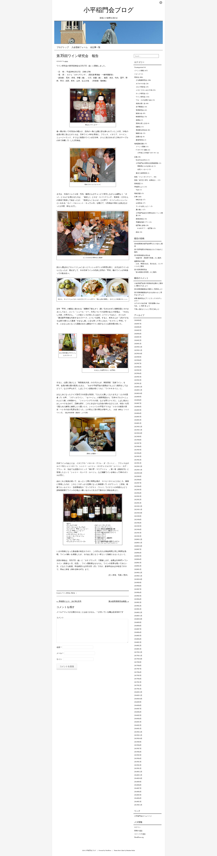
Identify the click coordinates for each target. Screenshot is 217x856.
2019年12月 (138, 572)
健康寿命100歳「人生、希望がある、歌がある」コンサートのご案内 (148, 263)
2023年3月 (137, 456)
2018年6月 (137, 632)
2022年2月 (137, 499)
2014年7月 (137, 788)
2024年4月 (137, 413)
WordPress (108, 850)
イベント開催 (140, 146)
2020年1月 (137, 569)
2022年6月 (137, 486)
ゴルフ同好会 (140, 87)
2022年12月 (138, 466)
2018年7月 (137, 629)
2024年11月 (138, 390)
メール (60, 653)
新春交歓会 (140, 219)
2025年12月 (138, 347)
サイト (59, 659)
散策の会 (139, 113)
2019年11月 (138, 576)
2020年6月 (137, 553)
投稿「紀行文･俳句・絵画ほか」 (145, 180)
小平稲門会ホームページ (143, 816)
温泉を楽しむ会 (141, 123)
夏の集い (139, 209)
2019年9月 (137, 582)
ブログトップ (63, 47)
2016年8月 (137, 705)
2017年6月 (137, 672)
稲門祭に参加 (140, 225)
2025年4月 (137, 373)
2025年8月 (137, 360)
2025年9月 (137, 357)
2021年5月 (137, 526)
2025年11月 (138, 350)
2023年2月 (137, 460)
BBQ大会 (139, 200)
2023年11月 (138, 430)
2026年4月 (137, 334)
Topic (137, 190)
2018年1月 (137, 649)
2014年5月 (137, 795)
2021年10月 (138, 513)
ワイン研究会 (66, 593)
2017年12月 (138, 652)
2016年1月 (137, 728)
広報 (135, 157)
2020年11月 (138, 543)
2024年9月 (137, 397)
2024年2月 (137, 420)
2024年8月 (137, 400)
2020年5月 (137, 556)
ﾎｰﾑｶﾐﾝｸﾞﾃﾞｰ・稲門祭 (144, 228)
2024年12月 (138, 387)
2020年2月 (137, 566)
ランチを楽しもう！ (143, 206)
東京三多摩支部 (141, 173)
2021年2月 (137, 536)
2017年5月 (137, 675)
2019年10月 (138, 579)
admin (66, 61)
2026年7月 (137, 324)
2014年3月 (137, 801)
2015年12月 (138, 732)
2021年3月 (137, 533)
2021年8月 (137, 519)
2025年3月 (137, 377)
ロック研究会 (140, 93)
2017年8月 (137, 665)
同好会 (73, 593)
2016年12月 (138, 692)
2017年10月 (138, 659)
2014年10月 (138, 778)
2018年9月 (137, 622)
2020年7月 (137, 549)
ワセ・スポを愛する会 (144, 100)
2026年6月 (137, 327)
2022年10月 (138, 473)
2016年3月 (137, 722)
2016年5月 (137, 715)
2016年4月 (137, 718)
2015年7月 (137, 748)
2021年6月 (137, 523)
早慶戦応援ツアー (142, 222)
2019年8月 (137, 586)
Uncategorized (138, 67)
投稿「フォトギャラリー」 (143, 177)
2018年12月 (138, 612)
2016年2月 (137, 725)
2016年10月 (138, 699)
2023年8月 (137, 440)
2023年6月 (137, 446)
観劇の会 (139, 133)
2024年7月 (137, 403)
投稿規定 (137, 183)
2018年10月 (138, 619)
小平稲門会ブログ (109, 10)
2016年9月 (137, 702)
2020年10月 (138, 546)
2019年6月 (137, 592)
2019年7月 (137, 589)
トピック (137, 74)
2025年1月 (137, 383)
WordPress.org (139, 837)
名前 (59, 647)
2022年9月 (137, 476)
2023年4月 (137, 453)
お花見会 (139, 203)
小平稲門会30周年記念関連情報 (147, 163)
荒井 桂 (143, 306)
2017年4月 (137, 679)
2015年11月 (138, 735)
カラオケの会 (140, 83)
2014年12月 (138, 772)
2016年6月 (137, 712)
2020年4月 (137, 559)
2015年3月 (137, 762)
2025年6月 (137, 367)
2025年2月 (137, 380)
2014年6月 (137, 792)
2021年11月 (138, 509)
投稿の (138, 830)
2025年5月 (137, 370)
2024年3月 (137, 417)
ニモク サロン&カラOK (144, 90)
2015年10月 (138, 738)
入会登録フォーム (79, 47)
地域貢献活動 (139, 143)
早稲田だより (139, 187)
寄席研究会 (140, 110)
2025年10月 (138, 353)
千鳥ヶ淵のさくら (140, 309)
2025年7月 (137, 363)
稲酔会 (138, 127)
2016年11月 (138, 695)
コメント (60, 617)
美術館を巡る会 (141, 130)
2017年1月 (137, 689)
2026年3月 (137, 337)
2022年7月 (137, 483)
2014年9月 (137, 782)
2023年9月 (137, 436)
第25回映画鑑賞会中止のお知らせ (146, 292)
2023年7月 (137, 443)
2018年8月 (137, 626)
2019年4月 (137, 599)
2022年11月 (138, 470)
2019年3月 (137, 602)
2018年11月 (138, 616)
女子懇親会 (140, 107)
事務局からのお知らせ (145, 166)
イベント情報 (139, 70)
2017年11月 (138, 655)
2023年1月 (137, 463)
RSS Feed (160, 2)
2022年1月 (137, 503)
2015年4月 (137, 758)
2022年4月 (137, 493)
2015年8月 (137, 745)
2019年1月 (137, 609)
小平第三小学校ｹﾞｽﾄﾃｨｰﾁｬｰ (146, 153)
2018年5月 (137, 635)
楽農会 (138, 120)
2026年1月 (137, 343)
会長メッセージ (143, 169)
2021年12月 (138, 506)
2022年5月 (137, 489)
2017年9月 (137, 662)
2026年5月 (137, 330)
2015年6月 (137, 752)
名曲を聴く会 (140, 103)
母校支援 (137, 193)
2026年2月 (137, 340)
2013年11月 (138, 805)
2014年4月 (137, 798)
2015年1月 (137, 768)
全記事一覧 (95, 47)
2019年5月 (137, 596)
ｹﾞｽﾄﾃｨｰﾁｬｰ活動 (141, 150)
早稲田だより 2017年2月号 (69, 601)
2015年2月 (137, 765)
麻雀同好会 (140, 140)
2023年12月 (138, 426)
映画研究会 (140, 117)
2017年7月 (137, 669)
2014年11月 (138, 775)
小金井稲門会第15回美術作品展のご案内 (148, 283)
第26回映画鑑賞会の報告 (143, 289)
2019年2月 (137, 606)
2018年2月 (137, 645)
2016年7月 (137, 709)
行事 (135, 197)
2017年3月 (137, 682)
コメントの (139, 834)
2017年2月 (137, 685)
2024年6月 (137, 406)
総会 (137, 232)
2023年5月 (137, 450)
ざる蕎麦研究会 (141, 80)
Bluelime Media (130, 850)
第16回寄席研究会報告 (118, 601)
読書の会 (139, 136)
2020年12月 (138, 539)
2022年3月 (137, 496)
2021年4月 (137, 529)
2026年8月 (137, 320)
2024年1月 (137, 423)
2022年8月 (137, 480)
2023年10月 (138, 433)
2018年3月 (137, 642)
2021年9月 (137, 516)
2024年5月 (137, 410)
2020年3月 (137, 563)
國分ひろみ (140, 286)
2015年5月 (137, 755)
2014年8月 (137, 785)
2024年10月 (138, 393)
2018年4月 (137, 639)
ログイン (137, 827)
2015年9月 (137, 742)
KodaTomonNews (141, 160)
